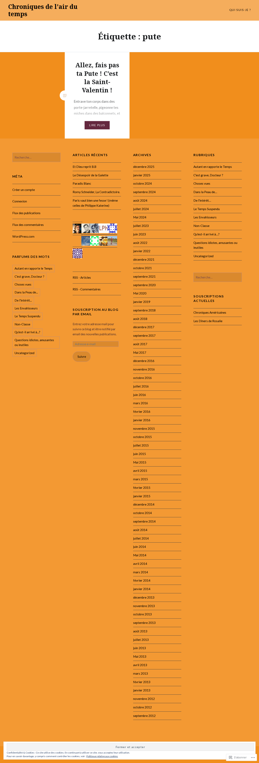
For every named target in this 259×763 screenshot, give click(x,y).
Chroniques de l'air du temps (42, 10)
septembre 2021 (144, 276)
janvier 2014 (141, 589)
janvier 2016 (141, 420)
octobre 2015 (142, 437)
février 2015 (141, 487)
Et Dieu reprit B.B (84, 166)
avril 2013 (140, 665)
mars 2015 (140, 479)
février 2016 (141, 411)
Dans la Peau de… (205, 192)
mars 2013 (140, 673)
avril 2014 (140, 563)
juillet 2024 (141, 209)
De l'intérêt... (23, 300)
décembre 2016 (143, 361)
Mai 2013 (139, 656)
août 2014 (140, 530)
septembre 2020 (144, 285)
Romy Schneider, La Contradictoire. (96, 192)
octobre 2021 (142, 268)
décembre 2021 (143, 259)
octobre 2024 (142, 183)
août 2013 (140, 631)
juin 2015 (139, 454)
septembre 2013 (144, 622)
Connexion (19, 201)
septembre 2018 (144, 310)
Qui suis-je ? (240, 10)
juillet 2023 (141, 226)
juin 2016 (139, 395)
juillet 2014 (141, 538)
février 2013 (141, 682)
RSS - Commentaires (87, 289)
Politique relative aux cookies (102, 756)
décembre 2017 (143, 327)
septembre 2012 (144, 715)
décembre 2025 (143, 166)
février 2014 (141, 580)
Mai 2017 (139, 352)
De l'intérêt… (202, 200)
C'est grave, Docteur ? (208, 175)
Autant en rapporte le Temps (212, 166)
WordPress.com (23, 236)
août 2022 (140, 242)
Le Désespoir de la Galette (90, 175)
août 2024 (140, 200)
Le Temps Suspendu (206, 209)
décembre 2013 (143, 597)
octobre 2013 (142, 614)
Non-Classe (201, 226)
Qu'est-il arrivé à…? (206, 234)
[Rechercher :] (36, 157)
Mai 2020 (139, 293)
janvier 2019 (141, 302)
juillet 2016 (141, 386)
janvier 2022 (141, 251)
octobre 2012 (142, 707)
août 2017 (140, 344)
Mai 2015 (139, 462)
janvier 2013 (141, 690)
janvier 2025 (141, 175)
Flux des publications (26, 213)
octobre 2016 (142, 378)
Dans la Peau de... (26, 292)
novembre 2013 (144, 606)
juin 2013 (139, 648)
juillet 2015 (141, 445)
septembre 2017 (144, 335)
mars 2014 (140, 572)
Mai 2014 (139, 555)
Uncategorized (203, 256)
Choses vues (201, 183)
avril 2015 (140, 470)
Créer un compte (23, 190)
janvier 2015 (141, 496)
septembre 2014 (144, 521)
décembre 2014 (143, 504)
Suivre (81, 356)
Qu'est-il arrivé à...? (27, 332)
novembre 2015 (144, 428)
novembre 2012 (144, 699)
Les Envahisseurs (205, 217)
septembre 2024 (144, 192)
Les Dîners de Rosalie (207, 321)
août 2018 (140, 319)
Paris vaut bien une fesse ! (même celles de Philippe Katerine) (95, 203)
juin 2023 (139, 234)
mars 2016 (140, 403)
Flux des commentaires (28, 224)
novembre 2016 (144, 369)
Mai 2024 (139, 217)
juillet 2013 (141, 639)
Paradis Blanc (82, 183)
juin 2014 (139, 546)
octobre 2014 (142, 513)
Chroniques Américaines (209, 312)
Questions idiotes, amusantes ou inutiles (34, 342)
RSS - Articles (82, 277)
